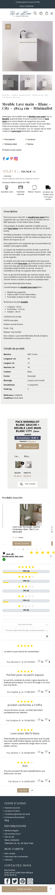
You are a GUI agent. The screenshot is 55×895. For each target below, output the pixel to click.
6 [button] (36, 549)
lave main (22, 263)
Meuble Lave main (37, 116)
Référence (8, 395)
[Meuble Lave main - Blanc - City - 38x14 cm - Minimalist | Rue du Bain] (27, 464)
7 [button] (40, 549)
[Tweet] (7, 159)
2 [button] (18, 549)
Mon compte (10, 853)
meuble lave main (36, 217)
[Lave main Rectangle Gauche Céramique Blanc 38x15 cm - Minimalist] (17, 464)
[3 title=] (34, 552)
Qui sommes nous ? (13, 834)
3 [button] (23, 549)
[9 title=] (51, 552)
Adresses (8, 860)
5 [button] (32, 549)
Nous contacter (11, 840)
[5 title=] (40, 552)
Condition (8, 398)
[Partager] (4, 159)
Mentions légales (12, 830)
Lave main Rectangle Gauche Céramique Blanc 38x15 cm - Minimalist (18, 456)
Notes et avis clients (13, 150)
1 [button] (14, 549)
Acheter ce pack (27, 446)
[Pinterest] (11, 159)
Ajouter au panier (22, 543)
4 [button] (27, 549)
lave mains (13, 228)
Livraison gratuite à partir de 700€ (27, 2)
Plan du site (9, 837)
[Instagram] (16, 158)
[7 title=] (45, 552)
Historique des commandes (16, 856)
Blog (6, 820)
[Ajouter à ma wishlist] (50, 889)
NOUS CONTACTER (27, 6)
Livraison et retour (12, 811)
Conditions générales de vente (17, 814)
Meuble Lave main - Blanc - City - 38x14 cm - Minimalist (27, 456)
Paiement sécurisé (12, 808)
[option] (27, 524)
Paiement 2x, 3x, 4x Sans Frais (18, 843)
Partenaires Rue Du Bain (15, 817)
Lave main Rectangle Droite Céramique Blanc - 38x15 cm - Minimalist (26, 529)
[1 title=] (29, 552)
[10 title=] (51, 556)
